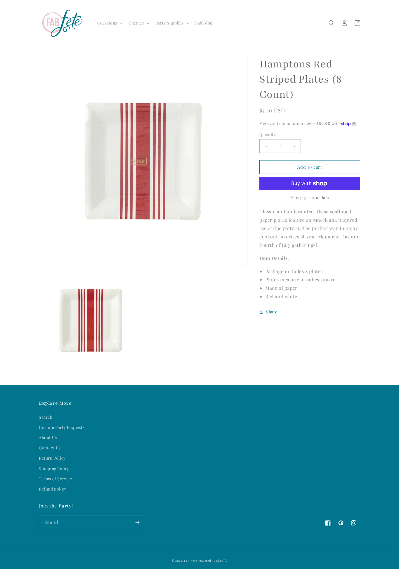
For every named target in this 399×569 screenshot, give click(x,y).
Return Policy (52, 458)
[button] (109, 23)
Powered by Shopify (213, 560)
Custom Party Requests (62, 427)
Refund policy (52, 489)
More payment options (310, 197)
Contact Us (50, 448)
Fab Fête (190, 560)
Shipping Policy (54, 468)
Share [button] (271, 312)
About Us (48, 437)
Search (46, 417)
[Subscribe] (137, 522)
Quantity (267, 134)
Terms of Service (55, 478)
